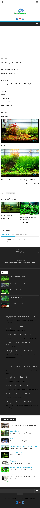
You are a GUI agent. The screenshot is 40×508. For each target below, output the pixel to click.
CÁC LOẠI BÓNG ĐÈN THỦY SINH (20, 463)
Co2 (11, 431)
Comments (8, 234)
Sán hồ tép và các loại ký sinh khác (20, 284)
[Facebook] (17, 19)
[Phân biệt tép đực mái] (5, 305)
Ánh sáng (13, 461)
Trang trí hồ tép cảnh (16, 290)
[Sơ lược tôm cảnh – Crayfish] (5, 440)
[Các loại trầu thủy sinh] (5, 298)
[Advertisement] (20, 40)
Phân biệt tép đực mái (16, 304)
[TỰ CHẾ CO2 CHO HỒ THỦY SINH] (5, 433)
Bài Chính (13, 446)
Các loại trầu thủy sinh (16, 297)
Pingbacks (21, 234)
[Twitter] (23, 19)
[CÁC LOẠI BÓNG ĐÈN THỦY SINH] (5, 462)
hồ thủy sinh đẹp (10, 193)
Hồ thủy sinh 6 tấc (6, 215)
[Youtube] (20, 19)
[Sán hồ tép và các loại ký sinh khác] (5, 285)
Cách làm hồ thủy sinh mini (25, 326)
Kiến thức (17, 431)
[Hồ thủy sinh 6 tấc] (10, 207)
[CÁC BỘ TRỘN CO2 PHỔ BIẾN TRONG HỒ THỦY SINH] (5, 478)
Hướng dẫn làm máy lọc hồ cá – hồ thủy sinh (23, 425)
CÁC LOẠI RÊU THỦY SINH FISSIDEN (26, 316)
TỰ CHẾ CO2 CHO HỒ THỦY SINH (22, 351)
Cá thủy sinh (21, 467)
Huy (7, 351)
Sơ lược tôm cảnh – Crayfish (23, 334)
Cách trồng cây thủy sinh (17, 276)
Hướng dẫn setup (23, 446)
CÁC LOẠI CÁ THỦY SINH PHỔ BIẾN (21, 469)
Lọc (11, 423)
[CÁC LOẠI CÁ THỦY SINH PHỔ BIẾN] (5, 469)
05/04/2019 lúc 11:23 (19, 239)
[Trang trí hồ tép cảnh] (5, 291)
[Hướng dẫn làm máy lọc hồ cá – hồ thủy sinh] (5, 425)
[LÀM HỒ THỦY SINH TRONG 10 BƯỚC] (5, 447)
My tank (4, 59)
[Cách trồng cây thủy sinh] (5, 278)
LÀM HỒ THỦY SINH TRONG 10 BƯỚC (22, 448)
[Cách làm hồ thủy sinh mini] (5, 455)
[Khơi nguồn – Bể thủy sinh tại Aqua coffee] (29, 208)
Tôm (11, 438)
